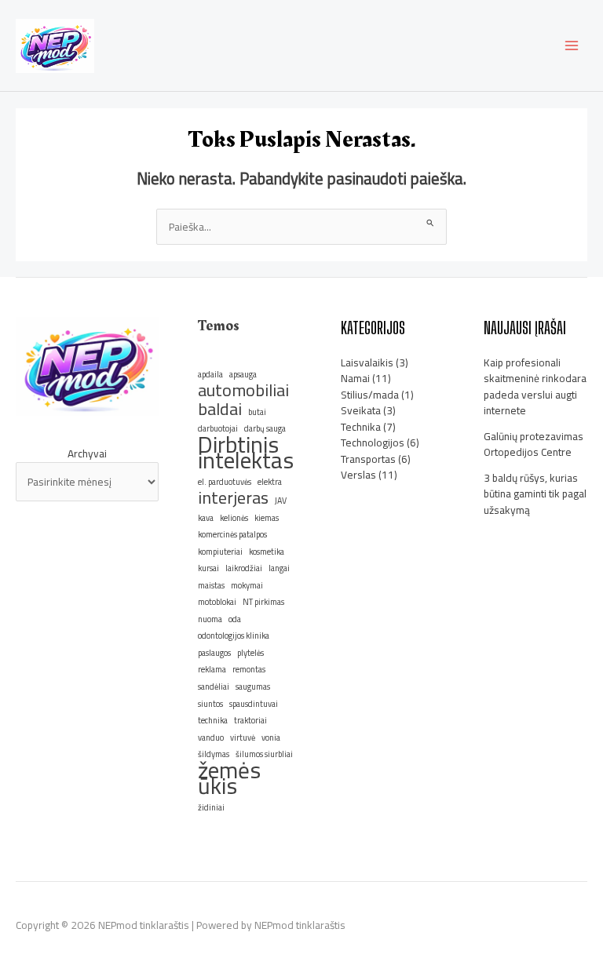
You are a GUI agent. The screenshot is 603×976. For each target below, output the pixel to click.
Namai (355, 378)
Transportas (368, 459)
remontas (248, 669)
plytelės (250, 653)
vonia (270, 737)
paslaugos (214, 653)
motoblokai (217, 602)
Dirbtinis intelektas (246, 453)
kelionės (234, 518)
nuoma (210, 619)
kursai (208, 568)
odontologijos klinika (233, 635)
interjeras (233, 498)
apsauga (243, 374)
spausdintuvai (253, 704)
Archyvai (87, 454)
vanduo (211, 737)
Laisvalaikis (367, 362)
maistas (211, 585)
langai (279, 568)
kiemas (266, 518)
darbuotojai (218, 428)
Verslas (358, 474)
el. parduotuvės (224, 482)
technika (213, 720)
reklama (212, 669)
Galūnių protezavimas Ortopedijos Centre (533, 444)
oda (234, 619)
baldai (220, 409)
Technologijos (372, 442)
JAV (281, 500)
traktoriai (250, 720)
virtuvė (242, 737)
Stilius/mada (370, 394)
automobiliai (243, 390)
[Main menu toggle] (572, 46)
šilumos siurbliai (264, 754)
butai (257, 412)
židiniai (211, 807)
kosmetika (266, 551)
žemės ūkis (229, 779)
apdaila (210, 374)
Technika (361, 427)
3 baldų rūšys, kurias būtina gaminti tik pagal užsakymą (535, 494)
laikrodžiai (243, 568)
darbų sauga (265, 428)
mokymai (247, 585)
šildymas (213, 754)
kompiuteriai (220, 551)
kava (206, 518)
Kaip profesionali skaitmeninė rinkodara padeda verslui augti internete (535, 386)
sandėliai (213, 686)
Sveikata (361, 410)
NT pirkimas (263, 602)
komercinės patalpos (232, 534)
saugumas (253, 686)
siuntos (210, 704)
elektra (270, 482)
